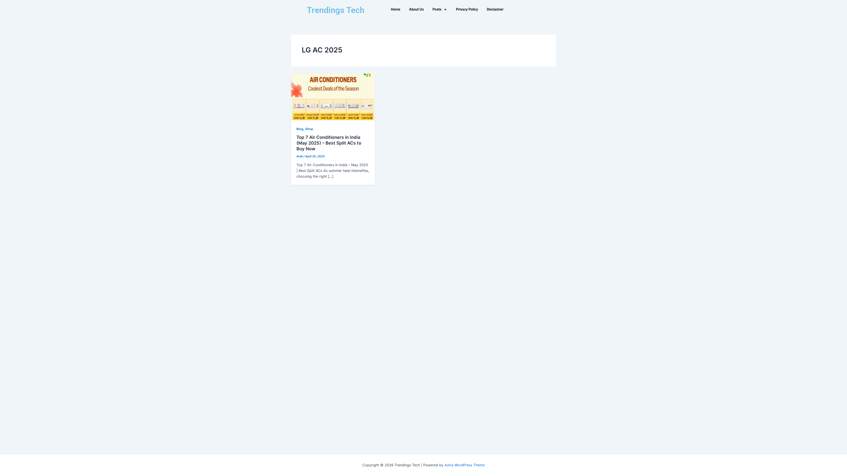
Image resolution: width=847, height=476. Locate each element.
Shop (309, 129)
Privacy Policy (467, 9)
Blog (299, 129)
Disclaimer (495, 9)
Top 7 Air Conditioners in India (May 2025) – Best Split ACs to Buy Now (328, 143)
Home (395, 9)
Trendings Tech (335, 10)
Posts (437, 9)
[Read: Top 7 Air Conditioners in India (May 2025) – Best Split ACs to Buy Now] (333, 97)
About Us (416, 9)
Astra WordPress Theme (464, 465)
